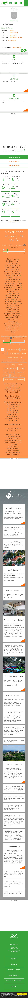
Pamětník (14, 304)
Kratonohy (7, 287)
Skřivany (9, 312)
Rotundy (21, 368)
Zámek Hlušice (12, 414)
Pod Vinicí (10, 306)
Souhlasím (22, 993)
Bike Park (6, 376)
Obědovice (17, 302)
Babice (9, 259)
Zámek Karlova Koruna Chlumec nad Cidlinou (13, 397)
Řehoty (8, 310)
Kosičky (12, 285)
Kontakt (14, 986)
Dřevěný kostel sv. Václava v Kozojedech (13, 444)
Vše (3, 350)
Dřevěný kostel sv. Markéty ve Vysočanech (13, 385)
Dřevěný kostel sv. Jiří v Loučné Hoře (12, 419)
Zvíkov (13, 332)
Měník (17, 295)
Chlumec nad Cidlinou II (12, 269)
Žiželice (16, 330)
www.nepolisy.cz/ (12, 40)
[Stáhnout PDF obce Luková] (22, 50)
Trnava (17, 318)
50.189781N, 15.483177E (16, 37)
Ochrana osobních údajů (14, 981)
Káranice (9, 281)
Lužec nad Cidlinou (12, 293)
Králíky (18, 285)
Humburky (16, 279)
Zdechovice (9, 330)
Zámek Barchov (13, 406)
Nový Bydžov (13, 35)
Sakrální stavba (20, 380)
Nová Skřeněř (8, 300)
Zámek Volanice (12, 451)
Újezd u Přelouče (12, 320)
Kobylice (13, 283)
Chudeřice (8, 275)
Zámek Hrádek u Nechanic (13, 424)
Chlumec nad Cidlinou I (12, 267)
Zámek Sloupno (12, 408)
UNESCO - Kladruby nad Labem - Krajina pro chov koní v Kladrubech (13, 436)
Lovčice (9, 291)
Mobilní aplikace (14, 975)
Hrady (7, 365)
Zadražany (18, 47)
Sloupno (7, 314)
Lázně (12, 372)
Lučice (15, 291)
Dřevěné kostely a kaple (10, 368)
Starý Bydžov (17, 316)
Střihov (11, 318)
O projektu (14, 958)
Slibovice (16, 312)
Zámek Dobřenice (12, 416)
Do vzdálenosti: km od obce (12, 245)
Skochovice (15, 310)
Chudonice (16, 275)
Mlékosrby (9, 297)
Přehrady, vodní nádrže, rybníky (14, 357)
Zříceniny (20, 365)
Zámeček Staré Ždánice (12, 453)
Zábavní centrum (8, 380)
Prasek (16, 306)
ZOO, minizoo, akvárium (12, 350)
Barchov (15, 259)
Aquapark (23, 350)
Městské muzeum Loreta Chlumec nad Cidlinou (13, 391)
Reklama (14, 964)
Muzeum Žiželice (12, 412)
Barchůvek (9, 261)
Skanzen (24, 353)
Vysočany (18, 324)
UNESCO (4, 353)
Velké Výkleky (12, 322)
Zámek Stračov (13, 447)
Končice (19, 283)
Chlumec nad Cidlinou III (12, 271)
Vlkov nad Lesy (9, 324)
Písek (20, 304)
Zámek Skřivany (12, 410)
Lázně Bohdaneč (12, 455)
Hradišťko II (8, 279)
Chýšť (9, 277)
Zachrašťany (16, 326)
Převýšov (16, 308)
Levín (19, 287)
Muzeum (22, 376)
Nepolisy (12, 30)
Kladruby (16, 281)
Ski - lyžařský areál (14, 353)
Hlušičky (15, 277)
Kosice (7, 285)
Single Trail (14, 376)
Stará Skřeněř (15, 314)
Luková (7, 24)
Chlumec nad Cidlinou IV (12, 273)
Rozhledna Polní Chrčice (13, 441)
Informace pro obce (14, 970)
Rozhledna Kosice (13, 388)
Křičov (14, 287)
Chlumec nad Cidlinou (12, 265)
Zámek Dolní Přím (12, 449)
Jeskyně (6, 372)
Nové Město (18, 300)
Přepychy (9, 308)
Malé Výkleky (9, 295)
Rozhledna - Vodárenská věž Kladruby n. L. (13, 429)
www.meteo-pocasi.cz (14, 222)
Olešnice (6, 304)
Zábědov (8, 326)
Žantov (16, 328)
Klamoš (6, 283)
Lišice (10, 289)
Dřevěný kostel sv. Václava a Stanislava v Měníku (13, 403)
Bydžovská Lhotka (12, 263)
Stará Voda (7, 316)
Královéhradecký (14, 32)
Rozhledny (23, 361)
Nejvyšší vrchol (20, 372)
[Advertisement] (14, 129)
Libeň (6, 289)
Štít (6, 318)
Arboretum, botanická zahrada (10, 361)
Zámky (13, 365)
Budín (17, 261)
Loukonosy (17, 289)
